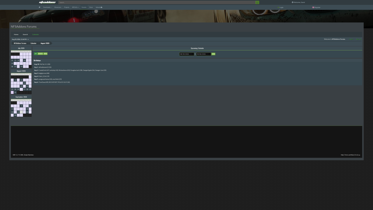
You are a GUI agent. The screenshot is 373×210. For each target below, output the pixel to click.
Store (91, 7)
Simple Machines (29, 155)
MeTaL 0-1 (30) (45, 64)
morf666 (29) (57, 79)
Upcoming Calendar (197, 48)
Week (45, 53)
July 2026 (21, 48)
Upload (98, 7)
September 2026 (21, 97)
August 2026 (21, 71)
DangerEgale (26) (89, 70)
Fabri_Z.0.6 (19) (44, 76)
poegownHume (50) (45, 79)
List (36, 53)
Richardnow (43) (64, 70)
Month (40, 53)
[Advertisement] (186, 140)
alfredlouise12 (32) (45, 67)
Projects (66, 7)
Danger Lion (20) (100, 70)
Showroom (57, 7)
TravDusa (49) (43, 82)
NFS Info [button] (75, 7)
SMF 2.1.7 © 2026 (18, 155)
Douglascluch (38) (76, 70)
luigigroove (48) (44, 73)
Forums (84, 7)
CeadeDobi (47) (44, 70)
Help (342, 155)
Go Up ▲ (357, 155)
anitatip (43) (54, 70)
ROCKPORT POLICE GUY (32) (59, 82)
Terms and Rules (349, 155)
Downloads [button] (46, 7)
